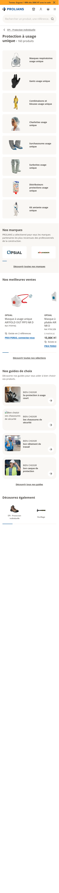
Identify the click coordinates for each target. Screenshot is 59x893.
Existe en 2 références (19, 333)
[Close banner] (54, 2)
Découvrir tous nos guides (29, 484)
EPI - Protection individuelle (21, 29)
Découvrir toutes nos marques (29, 266)
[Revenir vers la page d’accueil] (13, 9)
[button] (29, 19)
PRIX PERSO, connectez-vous (20, 337)
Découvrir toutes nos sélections (29, 357)
